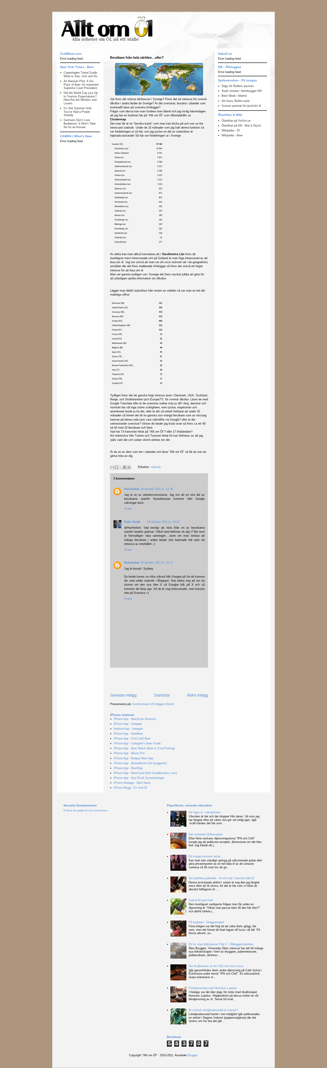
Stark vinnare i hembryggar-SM (242, 91)
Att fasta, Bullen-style (236, 101)
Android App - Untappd (128, 728)
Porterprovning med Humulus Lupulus (213, 988)
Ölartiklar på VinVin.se (236, 120)
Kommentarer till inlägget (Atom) (153, 704)
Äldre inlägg (197, 695)
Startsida (162, 695)
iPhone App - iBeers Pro (129, 753)
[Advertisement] (162, 680)
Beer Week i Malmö (234, 95)
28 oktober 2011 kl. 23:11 (156, 562)
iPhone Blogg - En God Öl (130, 787)
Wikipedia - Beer (232, 135)
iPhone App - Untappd (128, 723)
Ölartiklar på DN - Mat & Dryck (241, 125)
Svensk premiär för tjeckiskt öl (241, 105)
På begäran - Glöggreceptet (206, 922)
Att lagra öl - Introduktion (204, 812)
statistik (156, 467)
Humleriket (131, 489)
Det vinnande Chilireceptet (205, 834)
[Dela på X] (120, 467)
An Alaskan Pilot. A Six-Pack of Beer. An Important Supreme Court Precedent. (81, 84)
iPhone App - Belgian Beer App (133, 758)
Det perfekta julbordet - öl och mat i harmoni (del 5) (221, 878)
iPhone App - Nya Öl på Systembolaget (139, 778)
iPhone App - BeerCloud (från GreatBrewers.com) (145, 773)
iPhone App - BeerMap (128, 768)
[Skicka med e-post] (112, 467)
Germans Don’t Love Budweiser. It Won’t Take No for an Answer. (80, 123)
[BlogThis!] (116, 467)
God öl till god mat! (201, 900)
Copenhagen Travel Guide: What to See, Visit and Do (81, 74)
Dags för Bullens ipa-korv (238, 86)
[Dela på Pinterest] (129, 467)
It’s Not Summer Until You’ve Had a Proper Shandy (77, 112)
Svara (128, 508)
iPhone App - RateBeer (128, 733)
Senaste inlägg (123, 695)
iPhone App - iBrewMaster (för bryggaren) (140, 763)
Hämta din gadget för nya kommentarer (86, 810)
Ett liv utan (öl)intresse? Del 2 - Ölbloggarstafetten (221, 944)
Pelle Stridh (132, 522)
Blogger (192, 1055)
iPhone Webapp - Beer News (132, 782)
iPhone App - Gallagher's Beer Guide (137, 743)
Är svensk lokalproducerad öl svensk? (213, 1010)
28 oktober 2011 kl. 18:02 (163, 522)
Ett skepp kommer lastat (204, 856)
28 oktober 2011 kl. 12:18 (156, 489)
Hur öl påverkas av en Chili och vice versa (216, 966)
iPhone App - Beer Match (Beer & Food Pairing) (144, 748)
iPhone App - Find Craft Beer (132, 738)
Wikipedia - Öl (231, 130)
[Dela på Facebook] (125, 467)
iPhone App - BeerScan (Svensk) (135, 719)
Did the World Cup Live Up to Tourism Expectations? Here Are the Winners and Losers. (81, 98)
